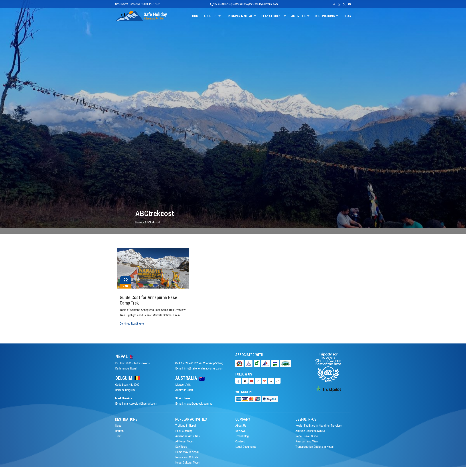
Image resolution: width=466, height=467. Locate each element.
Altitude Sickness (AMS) (310, 431)
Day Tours (181, 446)
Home (138, 222)
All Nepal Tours (184, 441)
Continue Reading (130, 323)
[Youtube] (251, 381)
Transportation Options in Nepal (314, 446)
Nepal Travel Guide (306, 436)
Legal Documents (245, 446)
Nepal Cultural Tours (187, 462)
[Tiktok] (271, 381)
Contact (240, 441)
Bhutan (119, 431)
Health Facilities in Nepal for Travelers (318, 425)
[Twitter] (245, 381)
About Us (240, 425)
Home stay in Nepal (187, 452)
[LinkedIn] (258, 381)
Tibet (118, 436)
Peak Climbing (183, 431)
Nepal (118, 425)
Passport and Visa (306, 441)
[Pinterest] (264, 381)
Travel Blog (242, 436)
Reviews (240, 431)
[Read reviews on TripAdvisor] (328, 367)
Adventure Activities (187, 436)
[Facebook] (238, 381)
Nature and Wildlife (186, 457)
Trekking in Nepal (185, 425)
